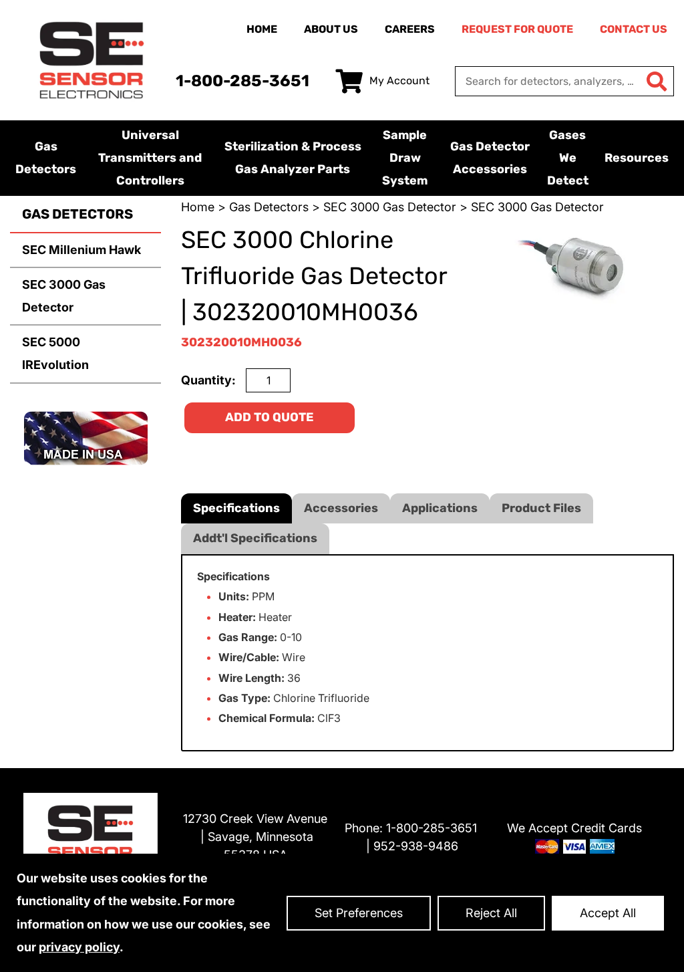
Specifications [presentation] (236, 508)
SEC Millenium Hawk (81, 250)
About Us (331, 29)
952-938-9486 (415, 846)
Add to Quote (269, 417)
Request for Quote (517, 29)
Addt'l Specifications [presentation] (255, 538)
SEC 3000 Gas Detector (64, 295)
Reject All (491, 913)
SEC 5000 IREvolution (55, 353)
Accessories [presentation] (341, 508)
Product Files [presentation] (541, 508)
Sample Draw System (405, 158)
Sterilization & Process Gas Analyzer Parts (292, 157)
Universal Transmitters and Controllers (150, 158)
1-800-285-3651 (242, 81)
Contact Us (633, 29)
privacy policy (79, 947)
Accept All (608, 913)
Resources (637, 157)
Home (261, 29)
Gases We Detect (567, 158)
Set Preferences (359, 913)
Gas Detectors (45, 157)
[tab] (236, 508)
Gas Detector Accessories (490, 157)
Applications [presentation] (440, 508)
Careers (410, 29)
